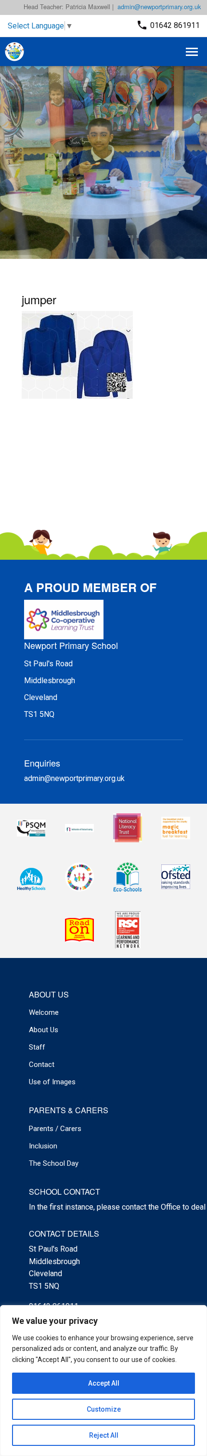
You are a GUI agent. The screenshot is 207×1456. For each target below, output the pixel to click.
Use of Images (52, 1082)
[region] (103, 1380)
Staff (37, 1047)
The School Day (53, 1163)
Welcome (44, 1012)
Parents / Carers (55, 1128)
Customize (104, 1409)
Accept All (103, 1383)
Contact (41, 1064)
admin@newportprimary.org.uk (159, 6)
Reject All (103, 1435)
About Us (43, 1029)
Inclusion (43, 1146)
